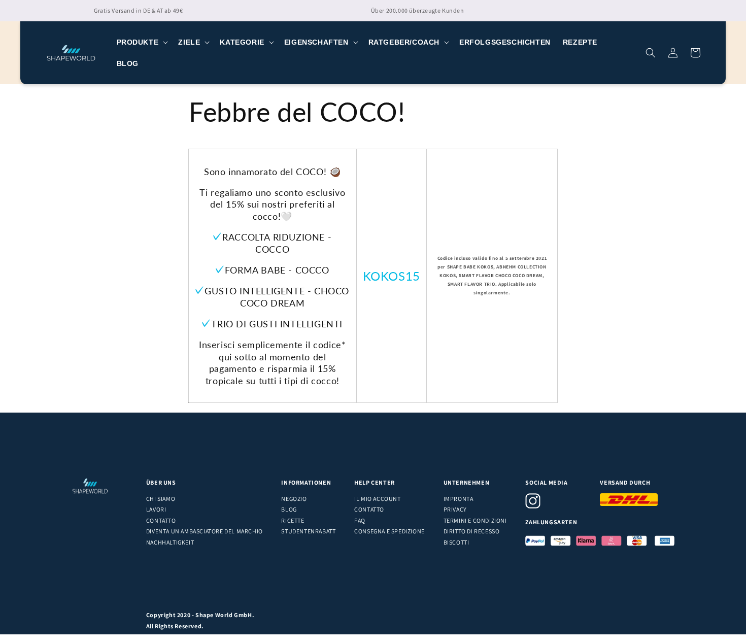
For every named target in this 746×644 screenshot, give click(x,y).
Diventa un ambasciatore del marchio (204, 531)
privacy (455, 509)
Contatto (161, 520)
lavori (156, 509)
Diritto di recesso (472, 531)
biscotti (456, 542)
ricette (292, 520)
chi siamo (160, 498)
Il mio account (377, 498)
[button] (142, 42)
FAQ (359, 520)
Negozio (294, 498)
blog (288, 509)
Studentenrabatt (308, 531)
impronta (458, 498)
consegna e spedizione (389, 531)
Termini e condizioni (475, 520)
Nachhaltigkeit (170, 542)
